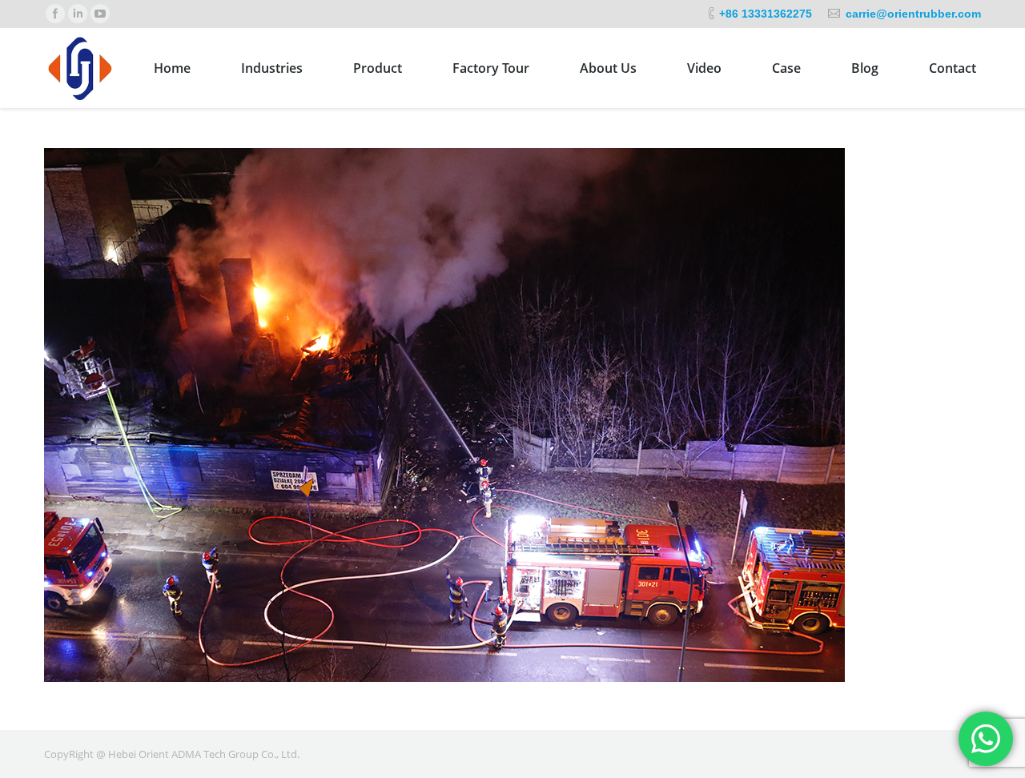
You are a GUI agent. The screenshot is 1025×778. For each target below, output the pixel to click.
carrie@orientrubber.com (913, 13)
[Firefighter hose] (512, 415)
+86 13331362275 (765, 13)
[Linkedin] (77, 13)
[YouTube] (100, 13)
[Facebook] (55, 13)
